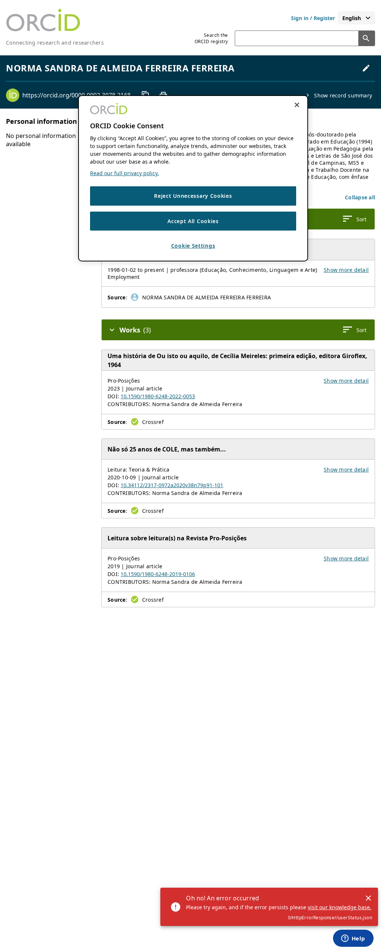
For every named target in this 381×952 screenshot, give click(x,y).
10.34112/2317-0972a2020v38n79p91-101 (172, 485)
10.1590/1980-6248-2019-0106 (158, 574)
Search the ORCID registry (211, 38)
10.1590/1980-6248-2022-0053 (158, 396)
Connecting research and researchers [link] (55, 42)
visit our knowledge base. (339, 907)
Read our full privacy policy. (124, 173)
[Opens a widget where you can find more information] (353, 939)
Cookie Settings (193, 245)
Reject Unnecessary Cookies (193, 195)
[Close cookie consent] (297, 105)
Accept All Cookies (193, 221)
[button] (360, 197)
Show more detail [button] (346, 269)
